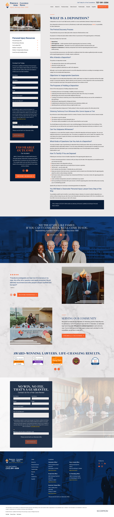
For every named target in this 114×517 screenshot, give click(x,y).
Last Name (15, 80)
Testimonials (34, 469)
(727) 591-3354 (63, 203)
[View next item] (27, 170)
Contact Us (34, 476)
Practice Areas (34, 467)
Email (13, 90)
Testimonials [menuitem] (81, 6)
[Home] (17, 5)
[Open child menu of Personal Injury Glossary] (37, 43)
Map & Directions (52, 470)
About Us (33, 462)
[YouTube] (99, 466)
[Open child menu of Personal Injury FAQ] (37, 41)
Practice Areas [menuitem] (64, 6)
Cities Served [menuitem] (73, 6)
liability (94, 24)
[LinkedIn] (105, 463)
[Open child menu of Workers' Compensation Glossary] (37, 50)
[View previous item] (55, 369)
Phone (13, 85)
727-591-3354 (102, 3)
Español (33, 479)
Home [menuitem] (51, 6)
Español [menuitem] (94, 6)
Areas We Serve (35, 464)
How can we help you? (17, 100)
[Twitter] (102, 463)
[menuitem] (24, 40)
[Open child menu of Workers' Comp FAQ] (37, 48)
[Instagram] (102, 466)
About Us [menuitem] (57, 6)
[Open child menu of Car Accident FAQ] (37, 45)
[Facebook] (99, 463)
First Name (15, 75)
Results (33, 471)
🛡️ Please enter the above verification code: (22, 125)
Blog (32, 474)
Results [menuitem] (88, 6)
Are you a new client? (17, 95)
